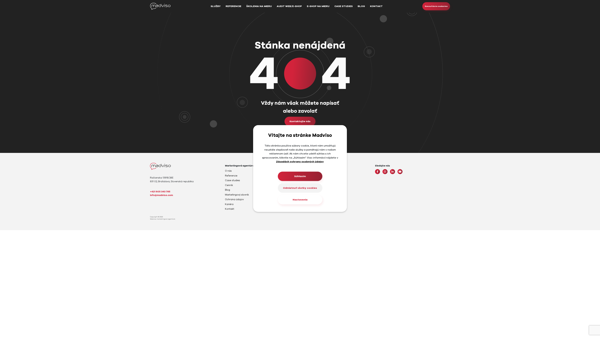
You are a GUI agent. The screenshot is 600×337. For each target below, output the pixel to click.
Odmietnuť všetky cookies (300, 188)
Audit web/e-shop (289, 6)
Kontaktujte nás (300, 121)
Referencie (233, 6)
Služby (216, 6)
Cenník (229, 185)
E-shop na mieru (318, 6)
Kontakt (376, 6)
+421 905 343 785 (160, 191)
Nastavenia (300, 199)
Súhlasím (300, 176)
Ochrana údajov (234, 199)
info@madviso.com (161, 195)
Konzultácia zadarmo (436, 6)
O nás (228, 170)
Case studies (343, 6)
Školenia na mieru (259, 6)
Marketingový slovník (237, 194)
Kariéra (229, 204)
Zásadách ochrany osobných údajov (300, 161)
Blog (361, 6)
